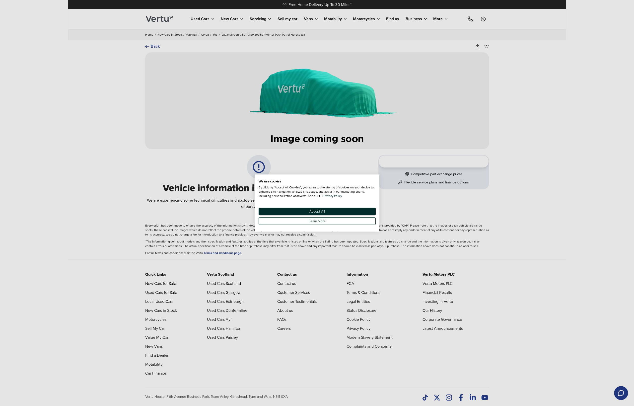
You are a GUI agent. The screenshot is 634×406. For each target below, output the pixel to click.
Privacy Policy (333, 196)
